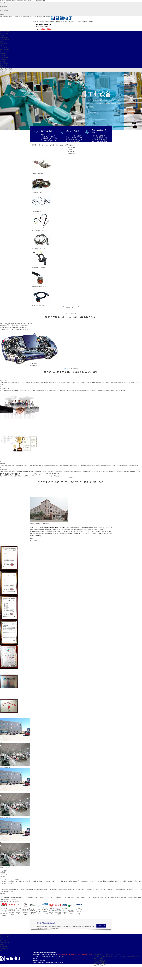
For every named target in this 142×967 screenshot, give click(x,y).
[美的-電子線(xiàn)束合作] (39, 905)
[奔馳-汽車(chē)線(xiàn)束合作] (18, 905)
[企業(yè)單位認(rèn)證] (71, 656)
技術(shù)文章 (3, 875)
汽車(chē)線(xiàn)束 (5, 71)
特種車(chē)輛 (3, 55)
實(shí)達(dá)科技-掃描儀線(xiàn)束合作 (45, 911)
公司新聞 (2, 61)
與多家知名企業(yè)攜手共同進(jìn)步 (9, 901)
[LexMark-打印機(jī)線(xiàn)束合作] (72, 906)
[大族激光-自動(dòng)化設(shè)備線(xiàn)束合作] (11, 905)
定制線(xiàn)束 (101, 925)
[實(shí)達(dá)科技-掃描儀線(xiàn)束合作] (45, 904)
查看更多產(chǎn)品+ (71, 307)
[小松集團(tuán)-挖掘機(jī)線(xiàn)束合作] (79, 904)
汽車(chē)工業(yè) (4, 47)
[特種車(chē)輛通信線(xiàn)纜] (71, 277)
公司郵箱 (2, 3)
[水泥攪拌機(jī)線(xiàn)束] (71, 295)
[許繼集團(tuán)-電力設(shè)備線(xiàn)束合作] (58, 905)
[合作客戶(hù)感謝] (71, 632)
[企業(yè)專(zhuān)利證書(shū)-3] (71, 558)
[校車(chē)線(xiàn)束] (71, 201)
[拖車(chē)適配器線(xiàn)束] (71, 258)
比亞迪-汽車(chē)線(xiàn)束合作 (51, 911)
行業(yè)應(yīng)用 (71, 315)
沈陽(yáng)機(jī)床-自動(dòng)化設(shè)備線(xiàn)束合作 (4, 912)
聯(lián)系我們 (3, 6)
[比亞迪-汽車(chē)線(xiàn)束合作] (51, 905)
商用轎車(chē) (3, 53)
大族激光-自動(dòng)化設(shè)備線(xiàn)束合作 (11, 912)
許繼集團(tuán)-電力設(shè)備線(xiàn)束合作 (58, 911)
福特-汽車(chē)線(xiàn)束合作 (64, 911)
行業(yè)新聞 (3, 59)
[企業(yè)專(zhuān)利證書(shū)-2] (71, 583)
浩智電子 (71, 480)
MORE (1, 869)
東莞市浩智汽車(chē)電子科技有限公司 (40, 523)
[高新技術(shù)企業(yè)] (71, 706)
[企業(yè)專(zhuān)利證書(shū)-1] (71, 607)
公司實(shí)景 (3, 65)
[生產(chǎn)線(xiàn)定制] (71, 164)
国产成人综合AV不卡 (99, 966)
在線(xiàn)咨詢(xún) (54, 476)
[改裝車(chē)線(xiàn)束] (71, 183)
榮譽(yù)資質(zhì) (4, 67)
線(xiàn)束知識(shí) (5, 63)
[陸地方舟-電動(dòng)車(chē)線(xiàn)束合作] (32, 905)
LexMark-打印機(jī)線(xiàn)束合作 (71, 912)
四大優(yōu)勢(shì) (71, 370)
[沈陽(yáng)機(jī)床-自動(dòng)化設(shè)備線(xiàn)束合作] (4, 904)
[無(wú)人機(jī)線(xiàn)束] (71, 220)
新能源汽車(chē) (4, 57)
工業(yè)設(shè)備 (4, 49)
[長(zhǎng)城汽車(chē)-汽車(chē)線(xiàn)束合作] (25, 905)
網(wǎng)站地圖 (4, 10)
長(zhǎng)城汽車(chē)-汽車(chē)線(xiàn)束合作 (25, 912)
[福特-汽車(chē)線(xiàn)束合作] (65, 905)
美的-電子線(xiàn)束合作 (38, 911)
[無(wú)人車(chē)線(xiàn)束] (71, 239)
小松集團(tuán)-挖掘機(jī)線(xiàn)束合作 (79, 911)
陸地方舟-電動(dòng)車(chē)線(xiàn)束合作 (32, 911)
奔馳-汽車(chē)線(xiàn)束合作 (18, 911)
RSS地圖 (2, 14)
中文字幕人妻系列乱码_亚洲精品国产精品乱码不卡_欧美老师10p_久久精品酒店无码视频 (22, 1)
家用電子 (2, 51)
